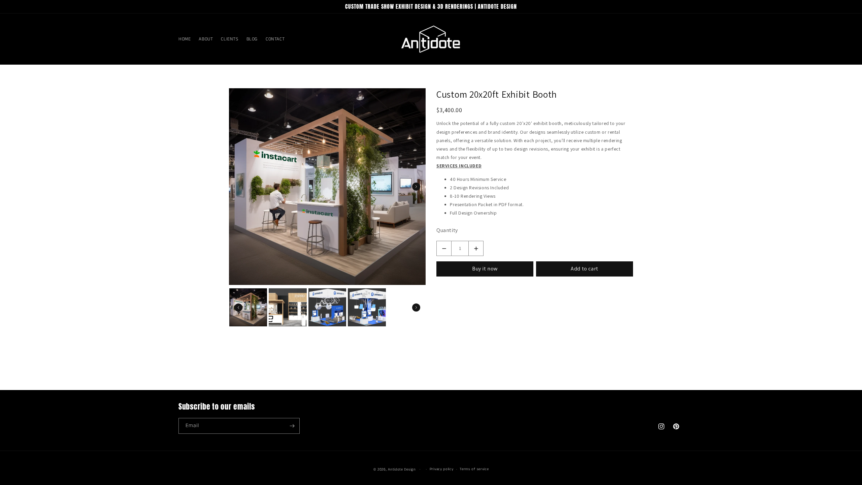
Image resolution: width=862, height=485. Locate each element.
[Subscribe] (292, 426)
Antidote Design (402, 469)
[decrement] (444, 248)
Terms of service (474, 469)
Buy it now (485, 268)
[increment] (476, 248)
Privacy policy (442, 469)
